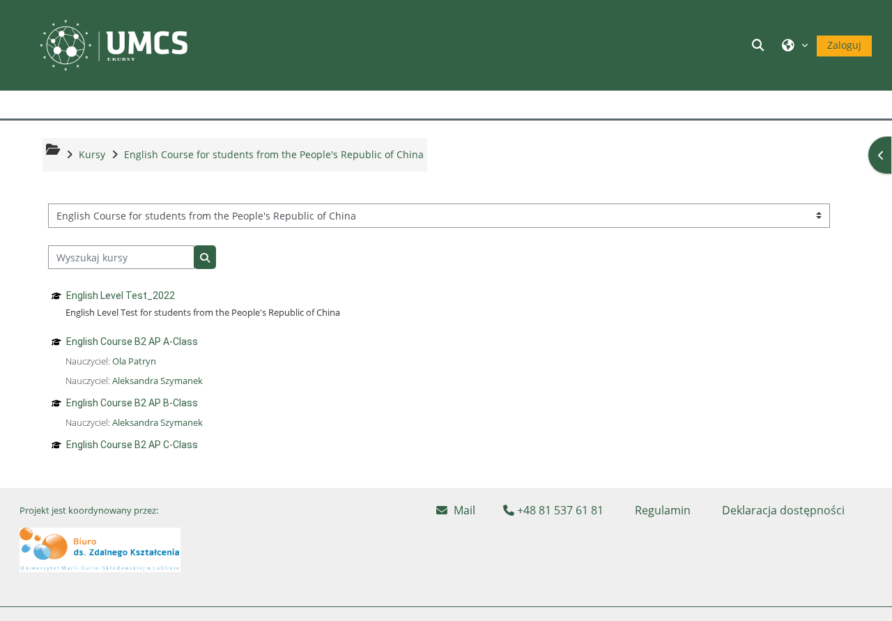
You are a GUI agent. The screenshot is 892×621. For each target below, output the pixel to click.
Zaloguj (844, 45)
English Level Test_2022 (120, 295)
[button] (760, 45)
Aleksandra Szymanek (157, 380)
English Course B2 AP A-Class (132, 341)
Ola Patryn (134, 361)
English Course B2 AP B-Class (132, 402)
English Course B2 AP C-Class (132, 444)
